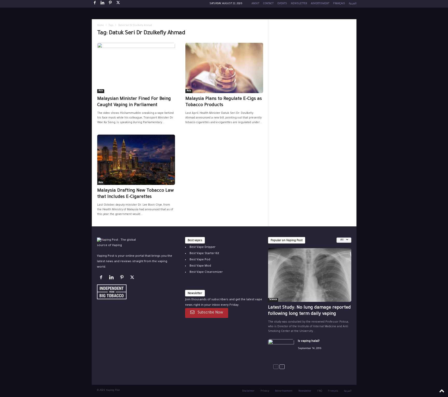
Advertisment (320, 3)
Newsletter (299, 3)
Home (100, 25)
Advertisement (283, 391)
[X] (118, 4)
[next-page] (282, 367)
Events (282, 3)
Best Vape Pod (200, 260)
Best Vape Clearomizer (206, 272)
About (255, 3)
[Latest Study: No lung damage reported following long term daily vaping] (309, 275)
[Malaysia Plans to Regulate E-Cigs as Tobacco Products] (224, 68)
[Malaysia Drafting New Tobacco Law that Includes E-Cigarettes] (136, 160)
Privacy (265, 391)
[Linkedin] (103, 4)
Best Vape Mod (200, 266)
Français (339, 3)
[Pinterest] (110, 4)
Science (273, 299)
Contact (268, 3)
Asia (101, 91)
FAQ (319, 391)
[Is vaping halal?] (281, 349)
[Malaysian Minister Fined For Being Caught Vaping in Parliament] (136, 68)
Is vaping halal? (309, 341)
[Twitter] (133, 278)
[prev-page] (275, 367)
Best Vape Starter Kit (204, 253)
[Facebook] (95, 4)
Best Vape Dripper (202, 247)
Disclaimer (248, 391)
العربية (352, 3)
